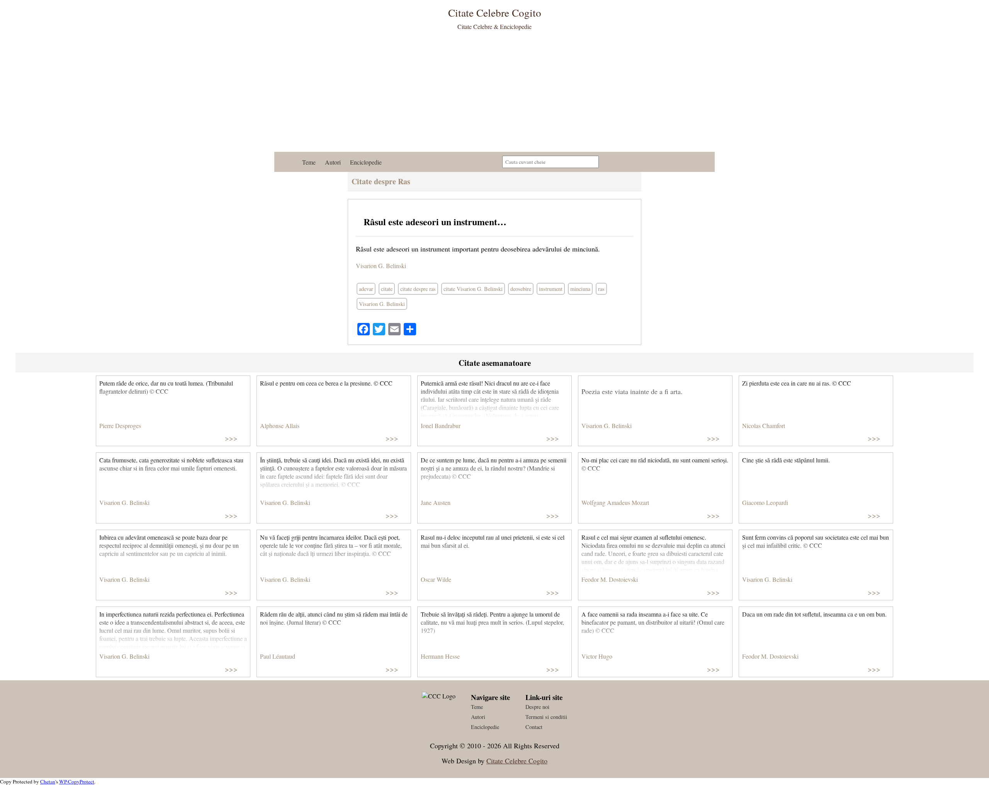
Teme (309, 162)
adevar (366, 288)
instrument (550, 288)
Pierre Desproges (120, 425)
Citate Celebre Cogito (516, 760)
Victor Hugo (596, 656)
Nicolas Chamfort (763, 425)
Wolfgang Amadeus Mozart (615, 502)
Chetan (47, 781)
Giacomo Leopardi (765, 502)
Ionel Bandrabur (441, 425)
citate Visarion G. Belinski (473, 288)
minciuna (580, 288)
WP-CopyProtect (76, 781)
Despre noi (537, 706)
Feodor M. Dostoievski (609, 579)
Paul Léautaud (277, 656)
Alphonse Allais (279, 425)
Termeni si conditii (546, 716)
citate (387, 288)
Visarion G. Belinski (381, 266)
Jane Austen (435, 502)
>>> (231, 438)
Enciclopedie (366, 162)
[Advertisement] (494, 94)
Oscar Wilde (436, 579)
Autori (333, 162)
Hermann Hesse (440, 656)
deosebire (520, 288)
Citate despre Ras (381, 181)
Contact (533, 727)
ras (601, 288)
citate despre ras (418, 288)
